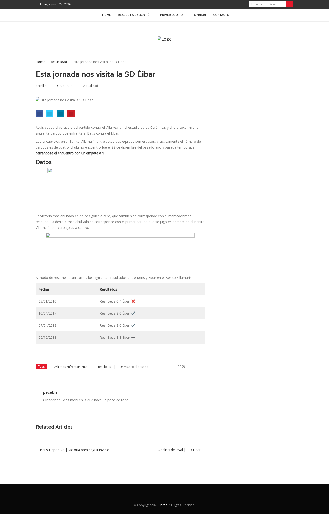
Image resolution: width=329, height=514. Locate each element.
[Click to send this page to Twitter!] (49, 113)
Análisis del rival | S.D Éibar (180, 449)
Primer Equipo (171, 15)
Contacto (221, 15)
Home (106, 15)
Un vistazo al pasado (134, 367)
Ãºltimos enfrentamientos (71, 367)
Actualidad (59, 62)
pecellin (50, 392)
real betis (104, 367)
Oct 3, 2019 (64, 86)
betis (163, 505)
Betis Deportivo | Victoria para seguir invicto (74, 449)
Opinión (200, 15)
